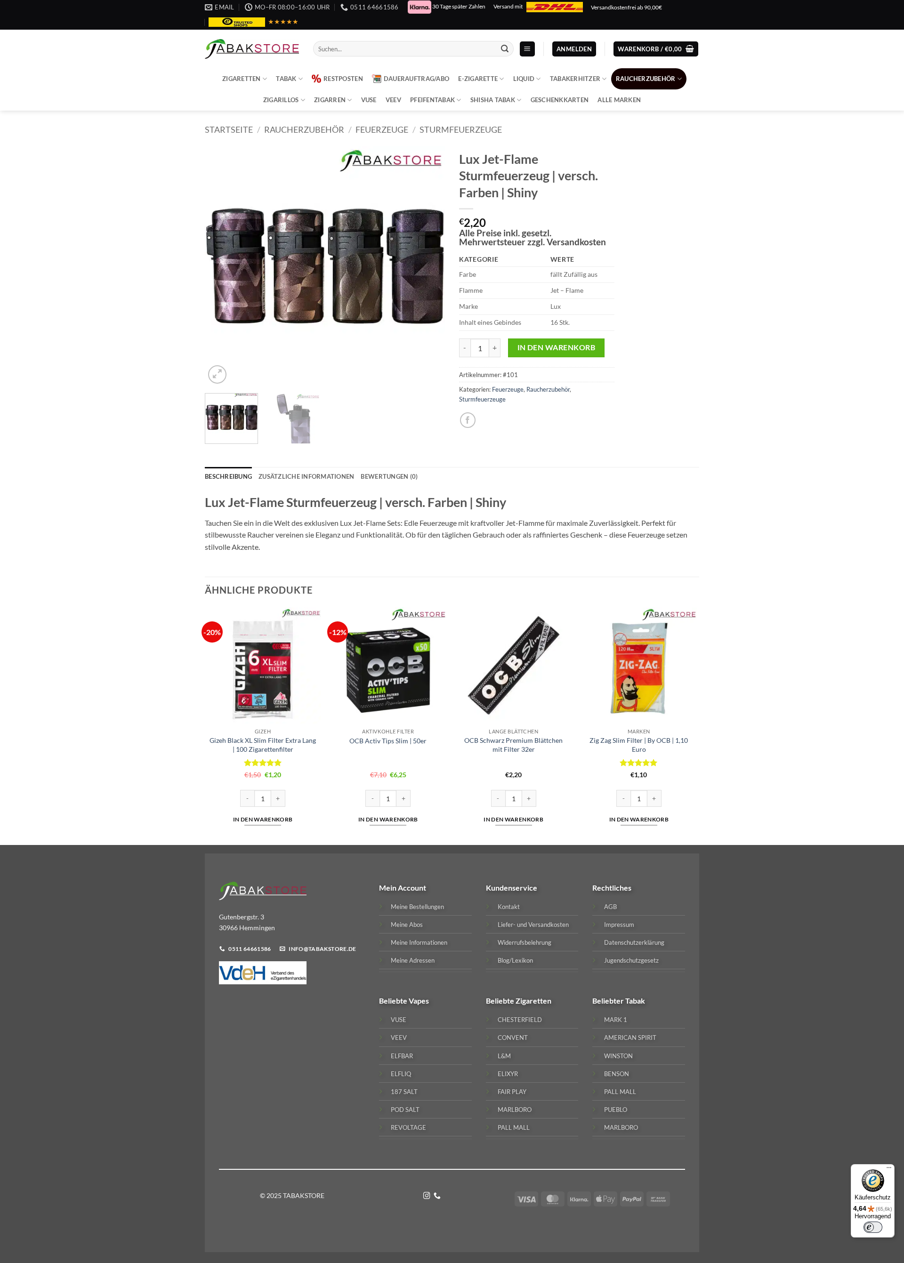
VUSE (369, 100)
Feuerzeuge (381, 129)
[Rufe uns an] (437, 1196)
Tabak (286, 78)
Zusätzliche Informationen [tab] (306, 476)
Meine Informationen (419, 942)
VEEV (393, 100)
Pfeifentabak (432, 100)
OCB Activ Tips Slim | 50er (388, 741)
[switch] (873, 1227)
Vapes (419, 1000)
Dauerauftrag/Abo (416, 78)
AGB (610, 906)
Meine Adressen (413, 960)
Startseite (229, 129)
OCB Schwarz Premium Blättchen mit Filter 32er (513, 744)
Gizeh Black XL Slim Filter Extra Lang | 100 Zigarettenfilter (263, 744)
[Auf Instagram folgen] (426, 1196)
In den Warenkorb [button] (263, 819)
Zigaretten (241, 78)
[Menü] (889, 1169)
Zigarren (330, 100)
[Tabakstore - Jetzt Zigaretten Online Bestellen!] (252, 49)
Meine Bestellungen (417, 906)
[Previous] (221, 266)
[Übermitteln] (505, 49)
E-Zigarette (478, 78)
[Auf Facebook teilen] (468, 420)
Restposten (343, 78)
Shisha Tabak (492, 100)
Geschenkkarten (560, 100)
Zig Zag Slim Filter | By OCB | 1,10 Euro (638, 744)
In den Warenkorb (556, 347)
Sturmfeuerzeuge (461, 129)
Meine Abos (407, 924)
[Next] (428, 266)
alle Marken (619, 100)
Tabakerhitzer (575, 78)
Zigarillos (281, 100)
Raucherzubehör (646, 78)
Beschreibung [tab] (228, 476)
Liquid (524, 78)
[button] (527, 49)
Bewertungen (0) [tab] (389, 476)
